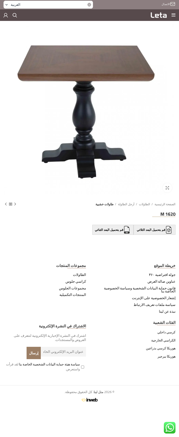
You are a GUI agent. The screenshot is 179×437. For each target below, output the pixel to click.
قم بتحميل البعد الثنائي (109, 230)
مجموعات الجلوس (72, 288)
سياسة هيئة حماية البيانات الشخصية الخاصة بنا (49, 364)
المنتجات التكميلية (72, 294)
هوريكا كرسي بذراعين (161, 348)
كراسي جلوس (75, 281)
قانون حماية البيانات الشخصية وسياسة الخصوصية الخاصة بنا (140, 290)
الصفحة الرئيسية (165, 204)
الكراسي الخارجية (163, 340)
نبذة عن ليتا (167, 311)
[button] (48, 5)
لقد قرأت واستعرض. (43, 366)
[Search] (14, 15)
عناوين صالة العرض (162, 281)
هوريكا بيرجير (167, 356)
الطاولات (144, 204)
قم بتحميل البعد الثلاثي (151, 230)
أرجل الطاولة (125, 204)
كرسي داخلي (166, 332)
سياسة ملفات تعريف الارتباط (155, 304)
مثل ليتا (98, 391)
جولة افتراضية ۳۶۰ (162, 274)
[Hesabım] (5, 15)
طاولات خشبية (105, 204)
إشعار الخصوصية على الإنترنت (154, 298)
